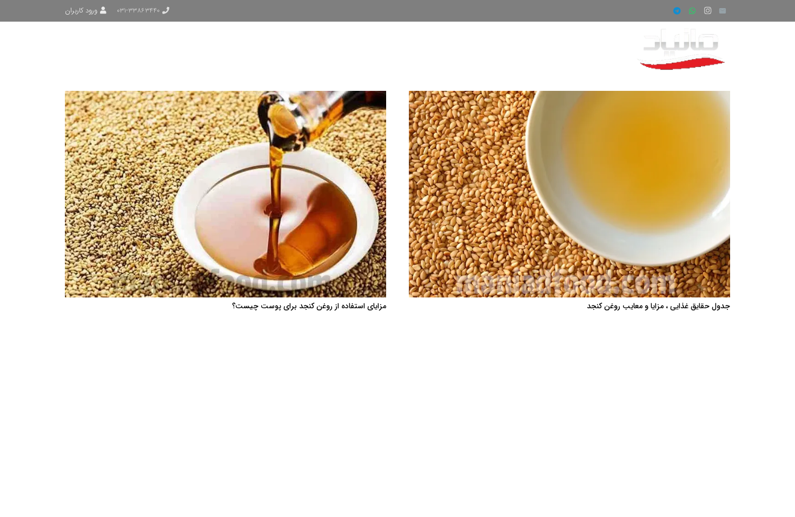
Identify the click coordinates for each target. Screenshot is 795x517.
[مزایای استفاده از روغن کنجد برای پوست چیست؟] (225, 97)
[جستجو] (106, 48)
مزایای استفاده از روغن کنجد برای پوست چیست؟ (309, 306)
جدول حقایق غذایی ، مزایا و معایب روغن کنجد (658, 306)
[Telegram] (677, 10)
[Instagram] (707, 10)
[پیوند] (682, 48)
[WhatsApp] (692, 10)
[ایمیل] (722, 10)
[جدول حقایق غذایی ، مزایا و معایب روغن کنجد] (569, 97)
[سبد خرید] (80, 49)
